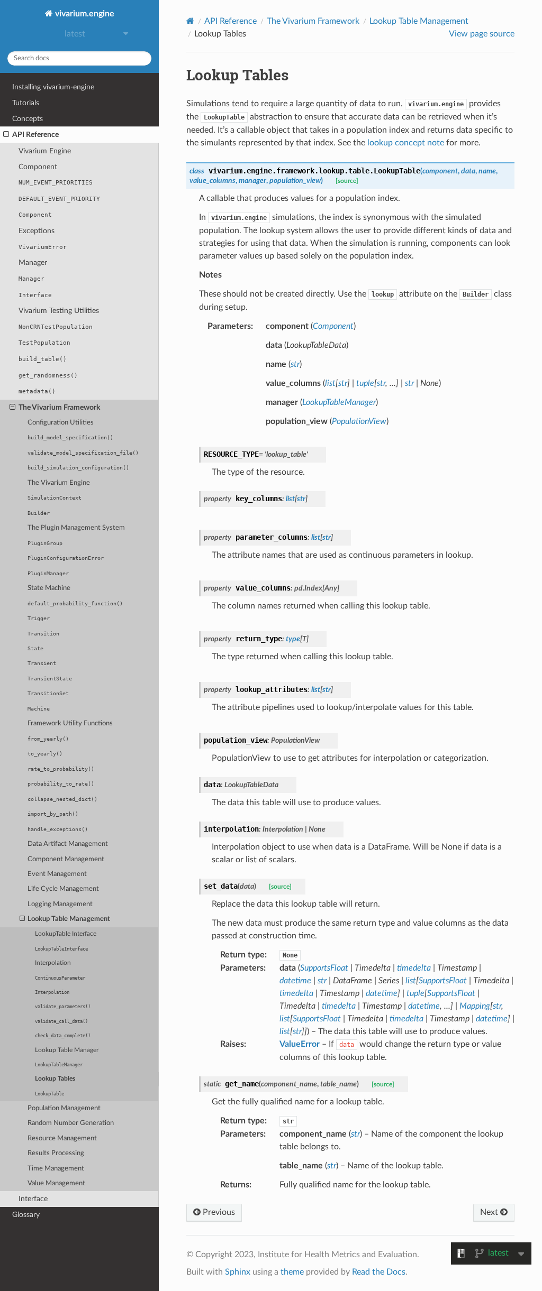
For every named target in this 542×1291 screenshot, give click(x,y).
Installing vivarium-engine (53, 87)
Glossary (26, 1215)
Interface (33, 1199)
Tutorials (25, 103)
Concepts (27, 119)
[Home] (190, 20)
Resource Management (62, 1138)
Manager (33, 262)
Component (38, 167)
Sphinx (237, 1272)
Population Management (64, 1108)
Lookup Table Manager (66, 1050)
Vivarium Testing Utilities (59, 311)
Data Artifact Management (68, 844)
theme (292, 1272)
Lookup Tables (55, 1079)
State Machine (49, 588)
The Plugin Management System (76, 527)
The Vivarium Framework (59, 407)
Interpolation (53, 963)
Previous (218, 1212)
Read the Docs (378, 1272)
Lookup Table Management (69, 919)
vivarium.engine (83, 14)
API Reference (35, 135)
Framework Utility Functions (70, 723)
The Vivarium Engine (59, 482)
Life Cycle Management (63, 889)
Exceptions (37, 231)
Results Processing (56, 1153)
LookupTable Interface (65, 934)
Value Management (56, 1183)
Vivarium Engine (45, 151)
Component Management (66, 859)
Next (490, 1212)
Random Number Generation (71, 1123)
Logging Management (60, 904)
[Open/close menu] (6, 135)
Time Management (56, 1168)
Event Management (57, 874)
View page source (481, 34)
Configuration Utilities (61, 422)
